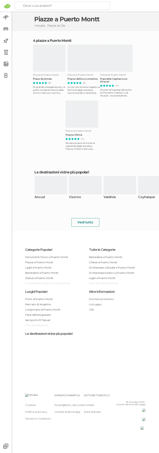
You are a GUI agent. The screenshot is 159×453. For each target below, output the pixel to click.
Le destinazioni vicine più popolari (62, 172)
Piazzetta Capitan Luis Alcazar (113, 80)
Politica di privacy (36, 411)
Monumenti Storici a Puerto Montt (46, 257)
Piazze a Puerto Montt (39, 262)
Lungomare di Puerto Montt (42, 309)
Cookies (30, 405)
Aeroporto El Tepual (37, 320)
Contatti (89, 405)
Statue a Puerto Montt (39, 278)
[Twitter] (133, 396)
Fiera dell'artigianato (38, 314)
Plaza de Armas (42, 79)
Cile (91, 309)
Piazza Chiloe (74, 135)
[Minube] (7, 6)
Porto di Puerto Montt (39, 299)
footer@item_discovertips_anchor (76, 405)
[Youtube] (143, 396)
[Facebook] (128, 396)
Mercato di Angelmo (38, 304)
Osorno (75, 197)
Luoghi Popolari (36, 292)
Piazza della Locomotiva (82, 79)
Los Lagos (95, 304)
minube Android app (67, 411)
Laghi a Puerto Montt (38, 267)
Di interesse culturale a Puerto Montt (112, 267)
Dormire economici (101, 299)
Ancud (40, 197)
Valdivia (110, 197)
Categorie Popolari (38, 250)
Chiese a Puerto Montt (103, 262)
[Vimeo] (138, 396)
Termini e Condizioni (38, 418)
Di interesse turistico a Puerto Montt (111, 272)
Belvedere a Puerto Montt (41, 272)
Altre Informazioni (101, 292)
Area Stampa (92, 411)
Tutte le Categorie (102, 250)
